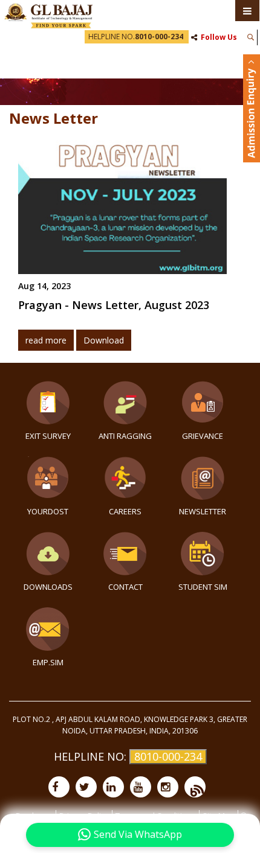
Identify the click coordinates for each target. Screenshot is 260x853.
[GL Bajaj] (48, 14)
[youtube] (140, 786)
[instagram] (167, 786)
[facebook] (59, 786)
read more (46, 340)
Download (103, 340)
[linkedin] (113, 786)
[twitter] (86, 786)
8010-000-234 (168, 756)
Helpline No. (135, 36)
